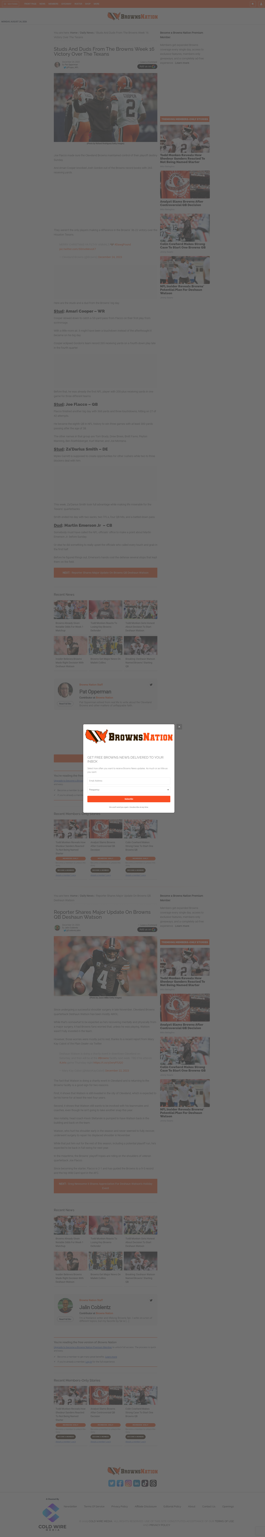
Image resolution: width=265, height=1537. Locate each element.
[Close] (179, 726)
